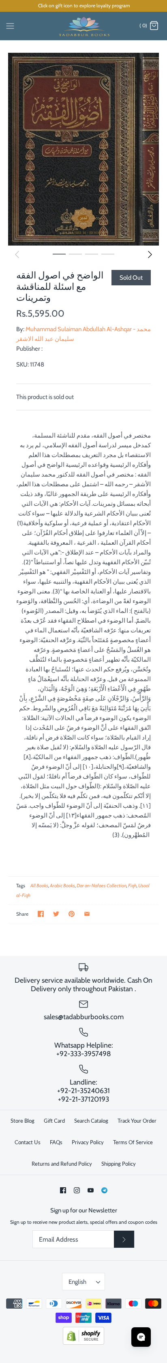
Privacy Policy (88, 1142)
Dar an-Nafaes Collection (101, 885)
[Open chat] (141, 1337)
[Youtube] (91, 1190)
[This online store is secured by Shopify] (83, 1343)
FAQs (56, 1142)
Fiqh (132, 885)
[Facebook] (63, 1190)
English (77, 1281)
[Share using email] (87, 914)
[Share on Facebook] (41, 914)
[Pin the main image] (72, 914)
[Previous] (17, 254)
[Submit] (124, 1239)
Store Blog (22, 1120)
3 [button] (92, 254)
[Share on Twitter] (56, 914)
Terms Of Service (133, 1142)
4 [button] (108, 254)
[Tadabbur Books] (83, 26)
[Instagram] (77, 1190)
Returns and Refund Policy (62, 1163)
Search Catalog (91, 1120)
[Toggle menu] (10, 25)
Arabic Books (62, 885)
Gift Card (54, 1120)
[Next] (150, 254)
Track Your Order (137, 1120)
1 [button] (59, 254)
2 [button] (75, 254)
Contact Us (28, 1142)
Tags (20, 885)
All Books (39, 885)
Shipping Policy (118, 1163)
